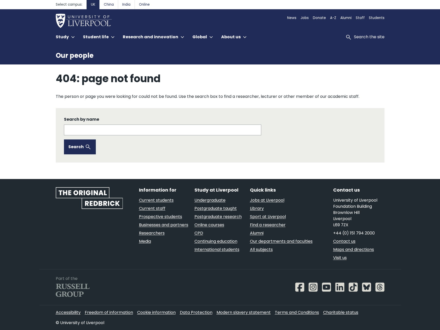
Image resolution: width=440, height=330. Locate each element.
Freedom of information (109, 312)
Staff (360, 17)
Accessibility (68, 312)
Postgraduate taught (215, 208)
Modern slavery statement (244, 312)
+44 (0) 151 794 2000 (354, 233)
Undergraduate (210, 200)
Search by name (81, 119)
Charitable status (340, 312)
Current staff (152, 208)
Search (76, 147)
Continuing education (215, 241)
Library (257, 208)
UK (93, 4)
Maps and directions (353, 249)
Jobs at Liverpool (267, 200)
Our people (74, 55)
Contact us (344, 241)
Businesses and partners (163, 225)
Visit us (340, 258)
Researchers (152, 233)
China (109, 4)
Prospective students (160, 217)
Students (377, 17)
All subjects (261, 249)
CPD (198, 233)
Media (145, 241)
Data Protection (196, 312)
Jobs (305, 17)
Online (144, 4)
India (126, 4)
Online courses (209, 225)
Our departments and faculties (281, 241)
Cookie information (156, 312)
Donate (319, 17)
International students (216, 249)
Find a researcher (268, 225)
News (291, 17)
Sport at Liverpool (268, 217)
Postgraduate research (218, 217)
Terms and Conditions (297, 312)
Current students (156, 200)
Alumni (346, 17)
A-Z (333, 17)
